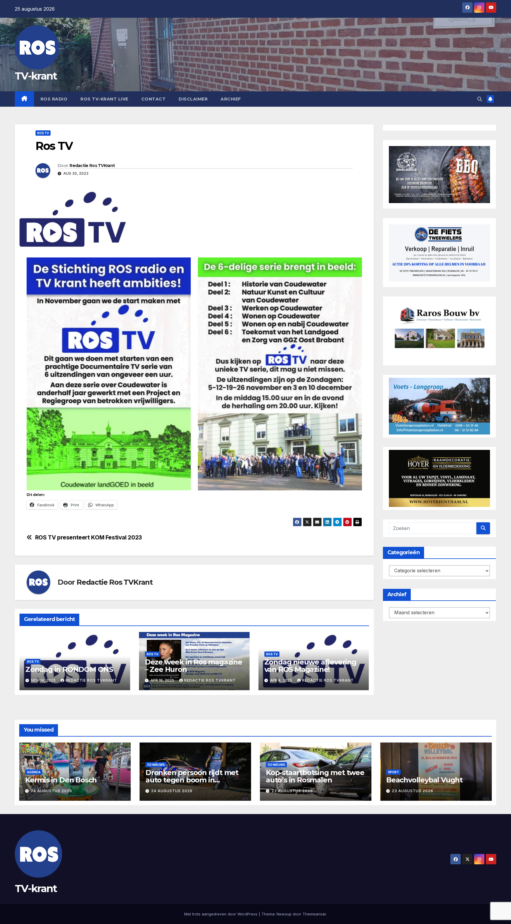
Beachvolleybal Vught (424, 780)
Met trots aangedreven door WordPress (221, 914)
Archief (231, 99)
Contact (153, 99)
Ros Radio (54, 99)
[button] (479, 99)
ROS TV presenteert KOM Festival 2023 (88, 537)
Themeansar (314, 914)
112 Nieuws (156, 764)
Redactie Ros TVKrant (92, 165)
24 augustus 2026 (51, 791)
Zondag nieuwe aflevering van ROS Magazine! (310, 666)
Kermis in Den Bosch (61, 780)
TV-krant (36, 76)
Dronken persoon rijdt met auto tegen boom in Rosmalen (191, 780)
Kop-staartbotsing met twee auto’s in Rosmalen (315, 776)
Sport (393, 772)
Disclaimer (193, 99)
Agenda (34, 772)
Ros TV (43, 133)
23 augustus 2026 (292, 791)
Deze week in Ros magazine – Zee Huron (193, 666)
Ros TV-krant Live (104, 99)
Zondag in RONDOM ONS (69, 669)
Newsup (284, 914)
